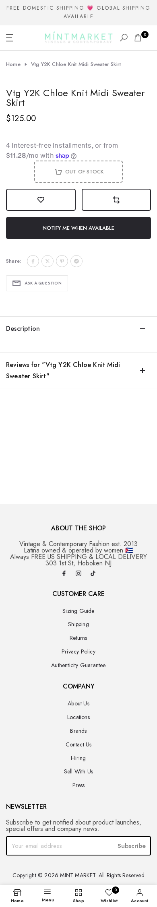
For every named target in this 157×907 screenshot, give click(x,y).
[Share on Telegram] (76, 261)
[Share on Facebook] (33, 261)
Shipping (78, 624)
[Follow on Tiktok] (93, 574)
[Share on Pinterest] (62, 261)
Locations (78, 717)
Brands (78, 731)
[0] (138, 37)
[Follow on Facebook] (64, 574)
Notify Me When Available (78, 228)
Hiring (78, 758)
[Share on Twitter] (47, 261)
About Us (78, 703)
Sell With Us (78, 771)
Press (78, 785)
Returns (78, 638)
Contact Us (79, 744)
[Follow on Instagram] (78, 574)
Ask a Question (43, 283)
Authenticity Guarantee (78, 665)
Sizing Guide (78, 611)
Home (13, 64)
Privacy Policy (78, 651)
